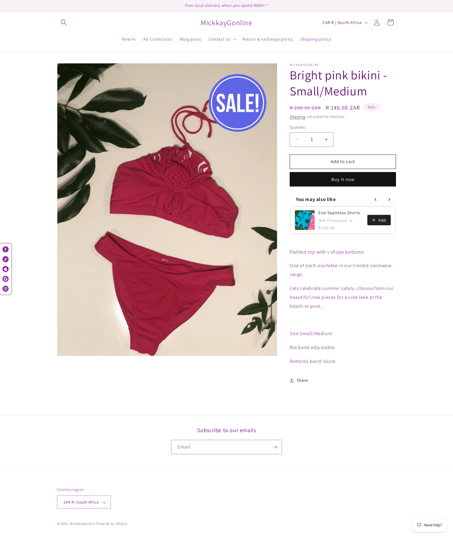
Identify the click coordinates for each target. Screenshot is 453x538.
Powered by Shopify (112, 524)
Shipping (297, 116)
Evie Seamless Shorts (339, 212)
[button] (64, 22)
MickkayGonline (82, 524)
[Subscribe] (275, 447)
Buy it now (343, 179)
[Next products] (389, 199)
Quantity (297, 127)
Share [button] (302, 380)
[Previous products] (375, 199)
